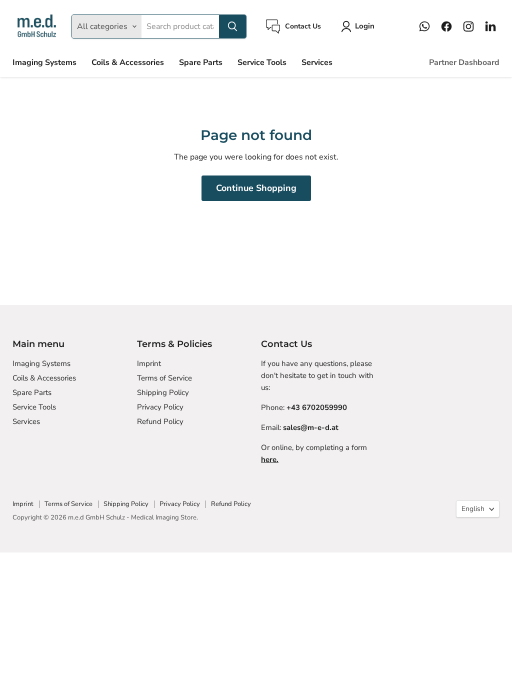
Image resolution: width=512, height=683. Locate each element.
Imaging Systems (44, 62)
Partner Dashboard (464, 62)
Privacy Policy (160, 407)
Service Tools (262, 62)
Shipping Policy (163, 393)
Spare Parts (200, 62)
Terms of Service (164, 378)
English (473, 509)
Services (317, 62)
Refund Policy (160, 421)
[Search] (232, 26)
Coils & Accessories (128, 62)
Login (364, 26)
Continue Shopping (256, 188)
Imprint (149, 363)
